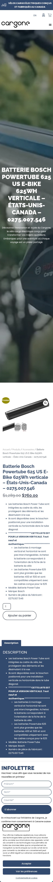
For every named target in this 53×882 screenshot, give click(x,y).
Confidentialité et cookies (26, 878)
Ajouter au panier (19, 615)
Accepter (26, 863)
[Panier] (50, 15)
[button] (45, 403)
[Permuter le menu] (50, 24)
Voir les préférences (26, 871)
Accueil (6, 449)
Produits (16, 449)
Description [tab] (11, 643)
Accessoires (28, 449)
